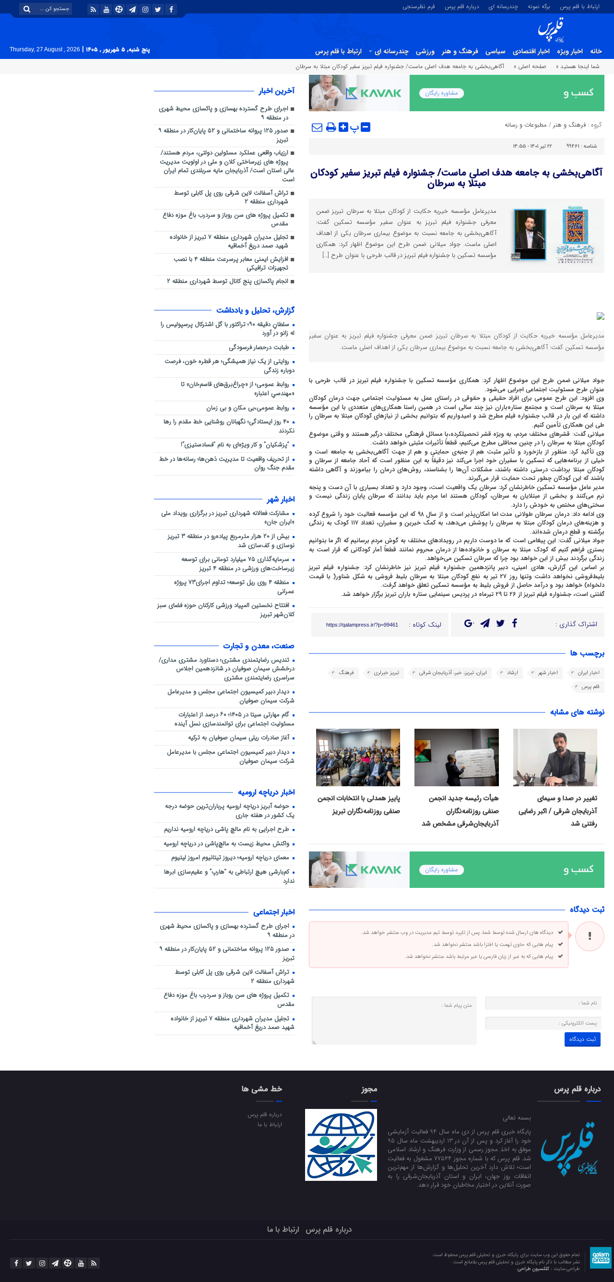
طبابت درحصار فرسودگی (260, 347)
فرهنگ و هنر (460, 51)
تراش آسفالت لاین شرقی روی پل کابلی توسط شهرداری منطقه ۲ (231, 198)
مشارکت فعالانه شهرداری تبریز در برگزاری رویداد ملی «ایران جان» (228, 518)
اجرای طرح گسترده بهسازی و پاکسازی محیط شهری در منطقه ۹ (223, 114)
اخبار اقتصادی (531, 51)
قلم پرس (591, 687)
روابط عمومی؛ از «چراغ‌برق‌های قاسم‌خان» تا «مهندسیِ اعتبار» (238, 389)
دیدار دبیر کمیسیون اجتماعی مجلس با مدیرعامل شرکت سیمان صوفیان (231, 757)
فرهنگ (346, 673)
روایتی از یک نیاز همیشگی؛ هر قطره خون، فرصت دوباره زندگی (230, 366)
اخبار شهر (548, 673)
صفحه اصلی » (530, 66)
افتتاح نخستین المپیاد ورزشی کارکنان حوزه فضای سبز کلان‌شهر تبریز (226, 610)
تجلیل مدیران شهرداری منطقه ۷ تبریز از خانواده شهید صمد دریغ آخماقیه (229, 242)
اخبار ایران (589, 673)
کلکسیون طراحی (534, 1268)
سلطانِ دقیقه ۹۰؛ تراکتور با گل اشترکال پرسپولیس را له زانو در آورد (228, 329)
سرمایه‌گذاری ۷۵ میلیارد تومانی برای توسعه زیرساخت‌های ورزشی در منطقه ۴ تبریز (238, 564)
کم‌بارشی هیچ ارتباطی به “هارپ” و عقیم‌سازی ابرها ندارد (229, 877)
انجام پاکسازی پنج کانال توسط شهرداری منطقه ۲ (227, 281)
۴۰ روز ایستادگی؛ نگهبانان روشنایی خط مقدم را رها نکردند (229, 427)
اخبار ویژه (570, 51)
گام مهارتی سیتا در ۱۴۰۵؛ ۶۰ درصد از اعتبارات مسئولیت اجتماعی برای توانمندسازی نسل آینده (235, 720)
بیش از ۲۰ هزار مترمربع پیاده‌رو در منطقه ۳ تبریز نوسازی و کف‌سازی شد (231, 541)
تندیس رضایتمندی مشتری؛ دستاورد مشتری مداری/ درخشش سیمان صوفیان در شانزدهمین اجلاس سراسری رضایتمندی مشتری (227, 669)
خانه (596, 51)
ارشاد (512, 673)
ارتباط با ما (270, 1124)
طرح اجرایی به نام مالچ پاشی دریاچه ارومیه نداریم (227, 829)
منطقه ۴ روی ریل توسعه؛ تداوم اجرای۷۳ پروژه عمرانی (234, 587)
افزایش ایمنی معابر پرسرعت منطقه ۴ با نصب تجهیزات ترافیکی (231, 264)
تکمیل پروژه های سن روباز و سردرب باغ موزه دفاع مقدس (225, 220)
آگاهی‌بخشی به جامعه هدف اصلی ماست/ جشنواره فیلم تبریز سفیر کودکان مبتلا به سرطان (456, 178)
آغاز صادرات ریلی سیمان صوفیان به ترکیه (239, 738)
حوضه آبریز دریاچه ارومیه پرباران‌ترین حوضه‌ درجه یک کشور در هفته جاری (230, 811)
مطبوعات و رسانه (526, 125)
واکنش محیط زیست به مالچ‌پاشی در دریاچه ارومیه (227, 844)
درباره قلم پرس (462, 6)
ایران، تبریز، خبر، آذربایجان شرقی (453, 673)
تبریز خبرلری (386, 673)
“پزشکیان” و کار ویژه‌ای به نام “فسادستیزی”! (236, 445)
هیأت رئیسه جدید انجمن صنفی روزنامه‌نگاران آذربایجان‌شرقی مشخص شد (460, 811)
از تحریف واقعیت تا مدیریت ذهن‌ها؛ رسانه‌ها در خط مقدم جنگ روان (227, 464)
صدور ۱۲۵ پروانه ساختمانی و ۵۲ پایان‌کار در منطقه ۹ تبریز (223, 136)
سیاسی (495, 51)
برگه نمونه (539, 6)
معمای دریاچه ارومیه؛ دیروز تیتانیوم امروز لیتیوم (231, 857)
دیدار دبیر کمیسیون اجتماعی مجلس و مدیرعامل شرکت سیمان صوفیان (231, 697)
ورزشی (425, 51)
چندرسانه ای (503, 6)
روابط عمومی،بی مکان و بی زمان (248, 408)
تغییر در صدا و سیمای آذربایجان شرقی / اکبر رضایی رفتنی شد (558, 811)
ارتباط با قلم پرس (580, 6)
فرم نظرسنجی (418, 6)
